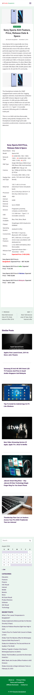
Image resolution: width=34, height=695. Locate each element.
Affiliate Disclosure (12, 685)
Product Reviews (7, 600)
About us (11, 680)
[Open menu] (30, 3)
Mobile (4, 590)
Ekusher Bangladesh (13, 39)
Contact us (24, 685)
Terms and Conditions (17, 682)
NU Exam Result (7, 597)
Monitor (4, 592)
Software (5, 602)
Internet (4, 587)
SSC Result (5, 605)
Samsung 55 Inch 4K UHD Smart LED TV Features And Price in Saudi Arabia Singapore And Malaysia (17, 371)
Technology (17, 26)
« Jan (3, 569)
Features (5, 579)
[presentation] (17, 342)
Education (5, 577)
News (4, 595)
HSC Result (5, 585)
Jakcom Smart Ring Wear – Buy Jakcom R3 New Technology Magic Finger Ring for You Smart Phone (16, 483)
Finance (4, 582)
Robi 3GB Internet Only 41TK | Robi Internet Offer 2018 (8, 315)
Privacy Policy (20, 680)
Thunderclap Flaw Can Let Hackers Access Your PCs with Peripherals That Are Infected (16, 520)
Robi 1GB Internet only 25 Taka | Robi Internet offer (26, 315)
